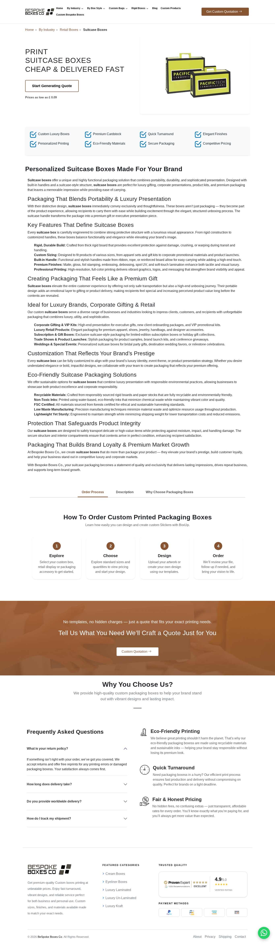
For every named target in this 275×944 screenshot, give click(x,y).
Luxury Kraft (114, 906)
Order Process (93, 492)
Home (29, 29)
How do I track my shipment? (49, 818)
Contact (240, 936)
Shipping (225, 936)
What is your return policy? (47, 748)
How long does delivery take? (49, 784)
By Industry (47, 29)
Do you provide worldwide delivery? (54, 801)
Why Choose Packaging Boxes (169, 492)
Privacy (210, 936)
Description (125, 492)
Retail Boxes (69, 29)
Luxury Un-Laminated (120, 898)
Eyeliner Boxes (116, 882)
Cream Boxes (115, 873)
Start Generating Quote (52, 86)
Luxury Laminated (118, 890)
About (197, 936)
